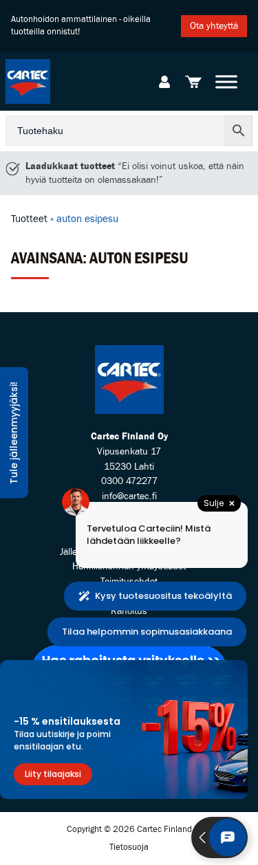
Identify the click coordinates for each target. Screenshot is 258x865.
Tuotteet (29, 219)
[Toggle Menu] (226, 81)
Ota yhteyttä (214, 25)
